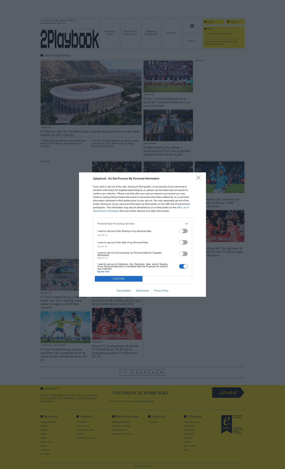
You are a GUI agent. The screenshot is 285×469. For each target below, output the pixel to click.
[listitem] (142, 223)
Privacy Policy (161, 290)
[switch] (183, 231)
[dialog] (142, 234)
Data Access (142, 290)
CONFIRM (119, 278)
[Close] (199, 179)
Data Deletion (124, 290)
